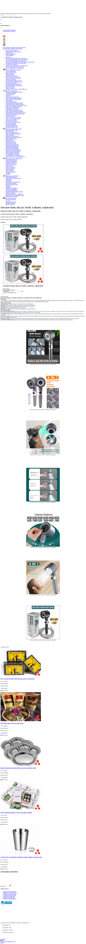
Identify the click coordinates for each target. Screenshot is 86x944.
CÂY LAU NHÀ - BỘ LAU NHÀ (13, 117)
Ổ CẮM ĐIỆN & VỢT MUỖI (12, 154)
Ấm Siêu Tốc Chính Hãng (11, 64)
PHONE (3, 939)
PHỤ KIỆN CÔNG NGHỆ (12, 196)
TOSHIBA (8, 173)
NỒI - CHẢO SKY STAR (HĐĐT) (13, 99)
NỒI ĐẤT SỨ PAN (10, 74)
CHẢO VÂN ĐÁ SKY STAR (12, 96)
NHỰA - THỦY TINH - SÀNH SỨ (13, 69)
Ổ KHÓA (8, 186)
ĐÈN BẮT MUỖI (10, 131)
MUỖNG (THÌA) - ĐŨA (11, 115)
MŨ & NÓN (8, 180)
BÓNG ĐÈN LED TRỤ (11, 143)
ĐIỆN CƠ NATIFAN (10, 167)
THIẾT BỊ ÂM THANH (11, 177)
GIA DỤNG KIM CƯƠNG (11, 50)
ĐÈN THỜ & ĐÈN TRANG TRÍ (13, 133)
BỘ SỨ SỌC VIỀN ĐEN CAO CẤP (14, 81)
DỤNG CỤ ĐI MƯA (10, 193)
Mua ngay (13, 292)
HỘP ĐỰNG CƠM (10, 116)
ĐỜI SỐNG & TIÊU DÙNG (11, 90)
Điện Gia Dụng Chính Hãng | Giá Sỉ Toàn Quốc (16, 58)
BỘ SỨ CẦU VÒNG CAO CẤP (13, 77)
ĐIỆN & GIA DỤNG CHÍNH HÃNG (13, 158)
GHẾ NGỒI (8, 179)
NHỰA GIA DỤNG (10, 87)
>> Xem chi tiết (4, 688)
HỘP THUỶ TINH (10, 86)
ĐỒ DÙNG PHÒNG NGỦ (12, 127)
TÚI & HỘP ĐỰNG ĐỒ (11, 101)
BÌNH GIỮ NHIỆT (10, 204)
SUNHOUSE (8, 57)
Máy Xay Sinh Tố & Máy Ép (12, 144)
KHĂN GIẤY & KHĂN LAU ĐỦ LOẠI (15, 113)
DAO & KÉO (9, 100)
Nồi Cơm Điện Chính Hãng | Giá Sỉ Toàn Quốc (16, 63)
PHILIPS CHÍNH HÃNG (11, 161)
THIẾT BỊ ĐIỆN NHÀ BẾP (12, 147)
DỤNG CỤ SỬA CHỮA (11, 119)
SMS (3, 940)
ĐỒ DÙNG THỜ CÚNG (11, 121)
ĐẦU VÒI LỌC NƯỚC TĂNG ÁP (14, 106)
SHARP (7, 174)
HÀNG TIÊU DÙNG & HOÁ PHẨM (14, 103)
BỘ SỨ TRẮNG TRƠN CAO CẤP (14, 80)
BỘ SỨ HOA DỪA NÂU (11, 83)
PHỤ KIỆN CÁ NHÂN (11, 183)
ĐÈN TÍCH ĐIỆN (10, 135)
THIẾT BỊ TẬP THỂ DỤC (12, 188)
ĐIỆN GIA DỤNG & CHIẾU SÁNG (13, 129)
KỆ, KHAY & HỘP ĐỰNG (12, 190)
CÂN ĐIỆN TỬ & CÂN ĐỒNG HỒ (14, 110)
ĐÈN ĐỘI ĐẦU (9, 139)
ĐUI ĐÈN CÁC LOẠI (11, 142)
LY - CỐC (8, 200)
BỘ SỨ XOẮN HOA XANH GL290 (14, 85)
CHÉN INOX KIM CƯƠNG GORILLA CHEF (16, 105)
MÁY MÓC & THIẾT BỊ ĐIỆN (13, 149)
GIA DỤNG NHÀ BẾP (11, 124)
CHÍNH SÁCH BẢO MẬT (9, 896)
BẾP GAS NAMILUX (11, 171)
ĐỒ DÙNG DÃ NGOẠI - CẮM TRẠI (14, 194)
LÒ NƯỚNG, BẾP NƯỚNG (12, 148)
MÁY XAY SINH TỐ (11, 54)
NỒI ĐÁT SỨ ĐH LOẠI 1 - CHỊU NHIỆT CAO (16, 89)
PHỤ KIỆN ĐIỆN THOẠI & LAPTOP (14, 191)
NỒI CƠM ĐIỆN (10, 55)
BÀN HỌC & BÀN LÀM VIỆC (13, 182)
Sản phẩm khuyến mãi (20, 47)
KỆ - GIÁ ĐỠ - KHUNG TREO (13, 122)
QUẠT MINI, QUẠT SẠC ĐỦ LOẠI (14, 155)
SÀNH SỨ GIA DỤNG (11, 79)
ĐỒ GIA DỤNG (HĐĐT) (11, 162)
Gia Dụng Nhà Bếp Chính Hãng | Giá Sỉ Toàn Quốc (17, 59)
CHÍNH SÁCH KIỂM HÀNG (9, 898)
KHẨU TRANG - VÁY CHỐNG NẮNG (15, 195)
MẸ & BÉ (8, 95)
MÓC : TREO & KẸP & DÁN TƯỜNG (14, 111)
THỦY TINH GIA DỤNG (11, 75)
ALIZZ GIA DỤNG (10, 168)
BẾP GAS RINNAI (10, 169)
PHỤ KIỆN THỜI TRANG (12, 184)
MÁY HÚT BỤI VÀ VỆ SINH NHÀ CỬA (15, 156)
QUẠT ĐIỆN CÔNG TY (11, 159)
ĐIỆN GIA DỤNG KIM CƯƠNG (13, 51)
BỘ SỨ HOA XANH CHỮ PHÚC (13, 84)
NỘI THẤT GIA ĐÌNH (11, 189)
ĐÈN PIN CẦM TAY (10, 141)
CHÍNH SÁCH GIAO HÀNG (9, 894)
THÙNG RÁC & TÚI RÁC (12, 109)
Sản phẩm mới (19, 48)
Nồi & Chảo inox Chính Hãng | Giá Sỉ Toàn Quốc (16, 65)
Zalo (14, 941)
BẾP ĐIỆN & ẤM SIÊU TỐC (12, 145)
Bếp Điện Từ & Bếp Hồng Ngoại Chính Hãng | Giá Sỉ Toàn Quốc (20, 62)
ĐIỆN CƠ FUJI (9, 165)
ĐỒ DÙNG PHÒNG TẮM (12, 126)
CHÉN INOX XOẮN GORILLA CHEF (15, 104)
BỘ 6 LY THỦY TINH (11, 202)
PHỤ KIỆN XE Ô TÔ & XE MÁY (13, 178)
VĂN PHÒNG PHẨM (11, 93)
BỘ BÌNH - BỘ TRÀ (10, 203)
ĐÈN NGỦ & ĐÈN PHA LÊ (12, 132)
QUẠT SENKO (9, 170)
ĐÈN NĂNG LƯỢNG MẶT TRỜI (13, 137)
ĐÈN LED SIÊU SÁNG (11, 138)
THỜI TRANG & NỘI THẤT (12, 176)
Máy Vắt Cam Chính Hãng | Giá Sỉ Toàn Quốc (16, 60)
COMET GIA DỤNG (10, 163)
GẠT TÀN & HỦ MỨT (11, 72)
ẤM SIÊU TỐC (9, 53)
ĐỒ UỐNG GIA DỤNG (10, 198)
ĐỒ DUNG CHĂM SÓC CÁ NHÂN (14, 92)
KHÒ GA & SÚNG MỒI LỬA (12, 107)
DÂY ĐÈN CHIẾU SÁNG (12, 130)
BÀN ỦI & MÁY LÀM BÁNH (13, 152)
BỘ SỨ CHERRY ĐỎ (11, 71)
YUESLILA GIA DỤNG (11, 164)
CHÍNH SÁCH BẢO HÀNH (9, 895)
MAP (2, 942)
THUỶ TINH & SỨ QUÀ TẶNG (13, 78)
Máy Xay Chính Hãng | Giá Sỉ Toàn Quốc (15, 68)
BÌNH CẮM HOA (10, 73)
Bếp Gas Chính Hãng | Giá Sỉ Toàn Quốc (15, 66)
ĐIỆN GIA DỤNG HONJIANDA (13, 150)
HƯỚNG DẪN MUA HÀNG (9, 891)
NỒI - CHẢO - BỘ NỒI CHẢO (13, 118)
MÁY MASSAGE (10, 94)
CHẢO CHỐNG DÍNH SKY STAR (14, 98)
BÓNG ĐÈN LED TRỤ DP (12, 136)
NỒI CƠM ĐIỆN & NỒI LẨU (12, 153)
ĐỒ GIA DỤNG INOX (11, 123)
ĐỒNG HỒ (8, 185)
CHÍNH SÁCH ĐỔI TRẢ (9, 897)
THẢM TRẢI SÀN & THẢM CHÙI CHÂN (15, 112)
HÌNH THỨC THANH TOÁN (10, 892)
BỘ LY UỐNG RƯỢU (11, 199)
